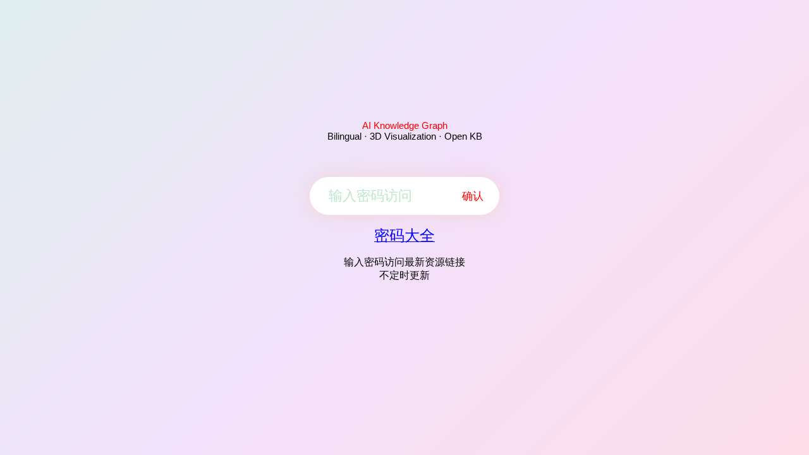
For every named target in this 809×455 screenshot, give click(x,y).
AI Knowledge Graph (404, 125)
